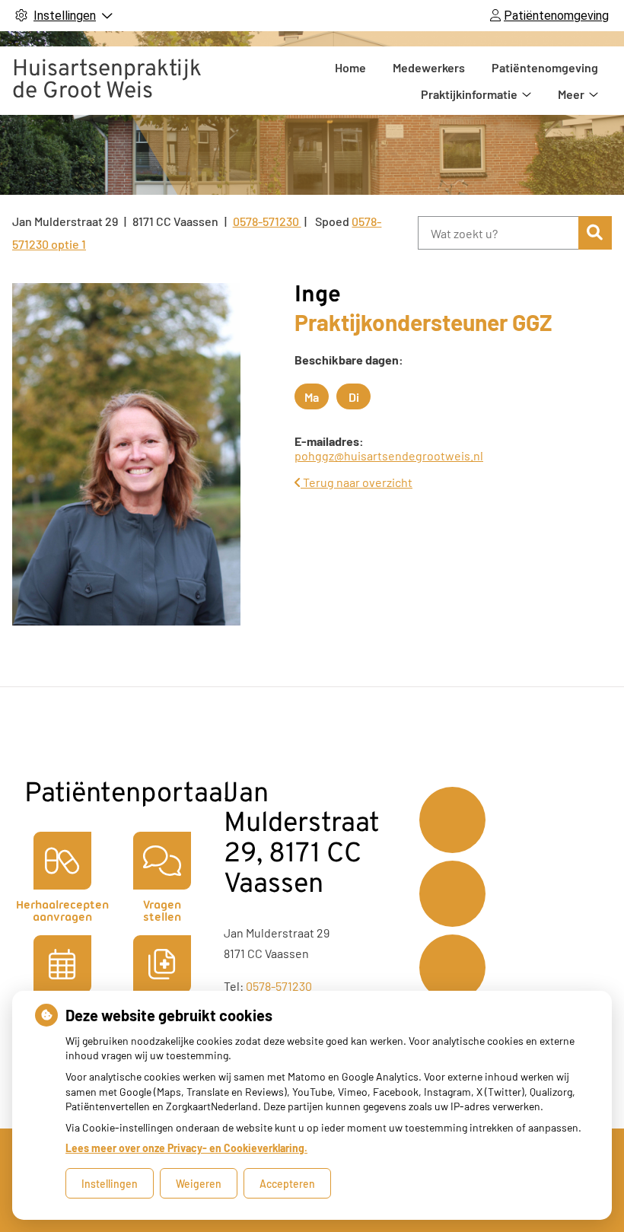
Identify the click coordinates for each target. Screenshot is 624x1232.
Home (350, 67)
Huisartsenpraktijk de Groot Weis (107, 81)
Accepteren (287, 1183)
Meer (571, 94)
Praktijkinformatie (469, 94)
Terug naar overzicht (356, 482)
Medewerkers (429, 67)
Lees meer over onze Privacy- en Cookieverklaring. (186, 1147)
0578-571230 (279, 986)
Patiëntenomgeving (545, 67)
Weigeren (198, 1183)
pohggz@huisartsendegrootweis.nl (388, 455)
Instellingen (109, 1183)
